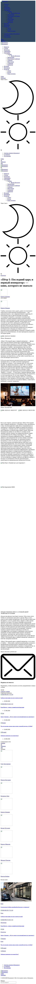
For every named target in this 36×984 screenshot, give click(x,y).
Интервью (7, 25)
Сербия (9, 11)
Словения (10, 20)
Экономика (7, 8)
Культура (6, 26)
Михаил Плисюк (5, 860)
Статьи (6, 5)
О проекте (7, 35)
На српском (7, 37)
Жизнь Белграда (15, 13)
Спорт (9, 28)
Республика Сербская (13, 16)
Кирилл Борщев (5, 296)
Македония (10, 19)
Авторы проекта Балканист (12, 34)
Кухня (9, 29)
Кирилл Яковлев (5, 844)
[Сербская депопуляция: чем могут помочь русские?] (7, 694)
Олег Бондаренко (6, 764)
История (6, 23)
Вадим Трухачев (5, 828)
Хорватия (10, 22)
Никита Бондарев (6, 780)
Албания (9, 17)
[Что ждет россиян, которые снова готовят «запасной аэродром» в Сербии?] (3, 723)
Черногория (10, 14)
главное (3, 691)
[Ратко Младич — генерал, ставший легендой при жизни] (7, 704)
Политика (7, 7)
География (7, 10)
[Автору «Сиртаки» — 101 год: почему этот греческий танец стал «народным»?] (2, 713)
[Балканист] (4, 1)
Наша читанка (11, 31)
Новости (6, 4)
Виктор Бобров (5, 876)
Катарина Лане (5, 796)
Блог (2, 903)
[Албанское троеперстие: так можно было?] (3, 732)
